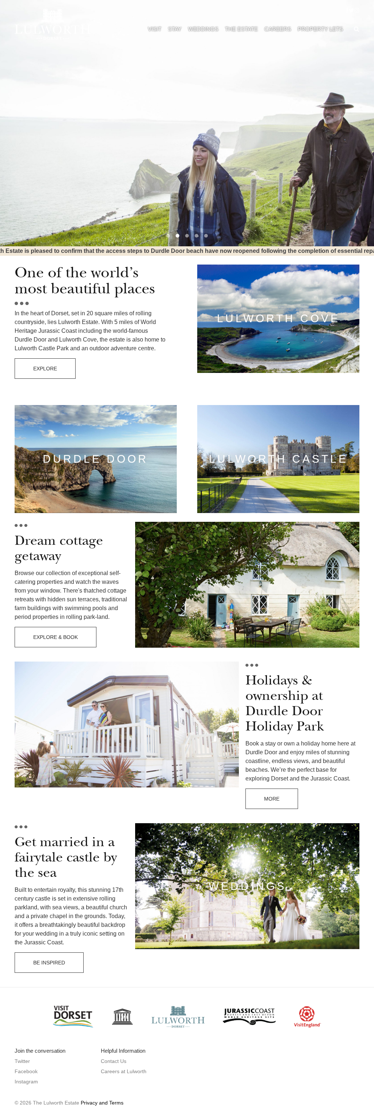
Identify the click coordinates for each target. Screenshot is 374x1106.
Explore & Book (55, 637)
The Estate (241, 29)
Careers (277, 29)
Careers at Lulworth (123, 1071)
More (271, 799)
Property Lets (320, 29)
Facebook (26, 1071)
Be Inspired (49, 963)
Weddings (203, 29)
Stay (175, 29)
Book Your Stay (55, 122)
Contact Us (113, 1061)
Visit (154, 29)
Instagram (26, 1081)
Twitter (22, 1061)
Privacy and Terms (102, 1103)
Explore (45, 368)
